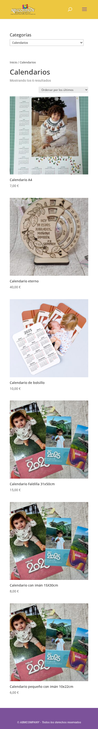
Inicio (13, 62)
